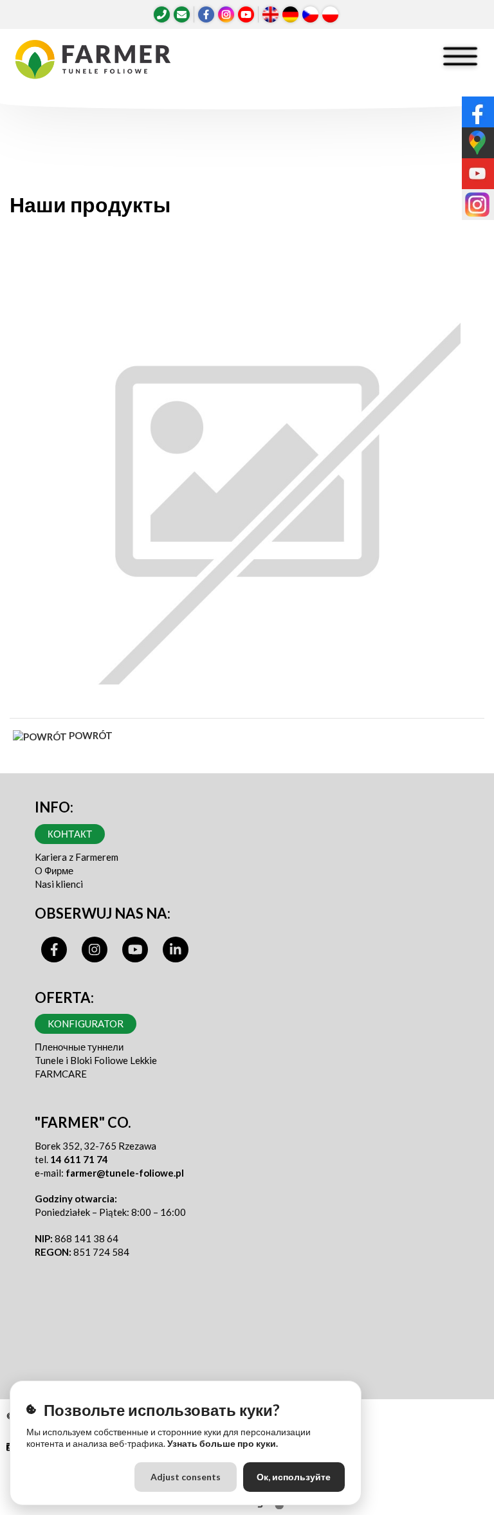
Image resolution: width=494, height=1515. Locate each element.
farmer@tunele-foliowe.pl (125, 1173)
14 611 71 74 (79, 1159)
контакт (70, 834)
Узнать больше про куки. (222, 1443)
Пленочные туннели (79, 1046)
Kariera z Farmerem (76, 857)
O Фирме (54, 870)
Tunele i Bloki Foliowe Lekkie (96, 1060)
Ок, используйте (294, 1476)
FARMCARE (61, 1073)
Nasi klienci (59, 884)
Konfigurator (86, 1023)
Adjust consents (186, 1476)
